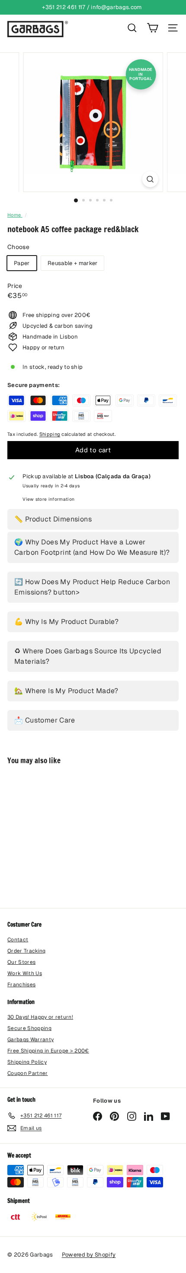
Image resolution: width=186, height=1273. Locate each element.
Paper (22, 263)
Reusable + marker (73, 263)
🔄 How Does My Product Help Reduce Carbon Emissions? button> (92, 587)
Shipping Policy (27, 1062)
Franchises (21, 984)
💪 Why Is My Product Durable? (66, 621)
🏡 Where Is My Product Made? (66, 690)
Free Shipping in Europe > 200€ (48, 1050)
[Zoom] (150, 179)
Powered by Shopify (89, 1254)
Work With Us (24, 973)
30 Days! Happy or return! (40, 1017)
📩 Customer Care (44, 720)
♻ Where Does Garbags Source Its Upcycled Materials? (87, 656)
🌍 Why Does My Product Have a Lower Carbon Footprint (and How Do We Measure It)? (92, 547)
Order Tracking (26, 950)
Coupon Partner (27, 1073)
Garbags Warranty (30, 1039)
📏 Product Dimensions (53, 519)
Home (14, 215)
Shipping (50, 434)
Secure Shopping (29, 1028)
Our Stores (21, 962)
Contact (17, 939)
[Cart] (152, 28)
